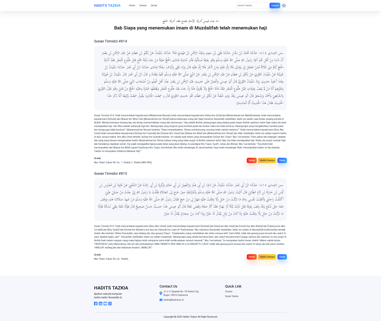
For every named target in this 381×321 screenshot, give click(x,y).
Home (132, 5)
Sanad (252, 160)
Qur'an (154, 5)
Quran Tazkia (231, 296)
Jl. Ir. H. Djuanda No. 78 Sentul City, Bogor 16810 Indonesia (181, 293)
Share (282, 160)
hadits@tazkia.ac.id (174, 299)
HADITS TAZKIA (107, 5)
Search (274, 5)
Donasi (143, 5)
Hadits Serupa (267, 160)
